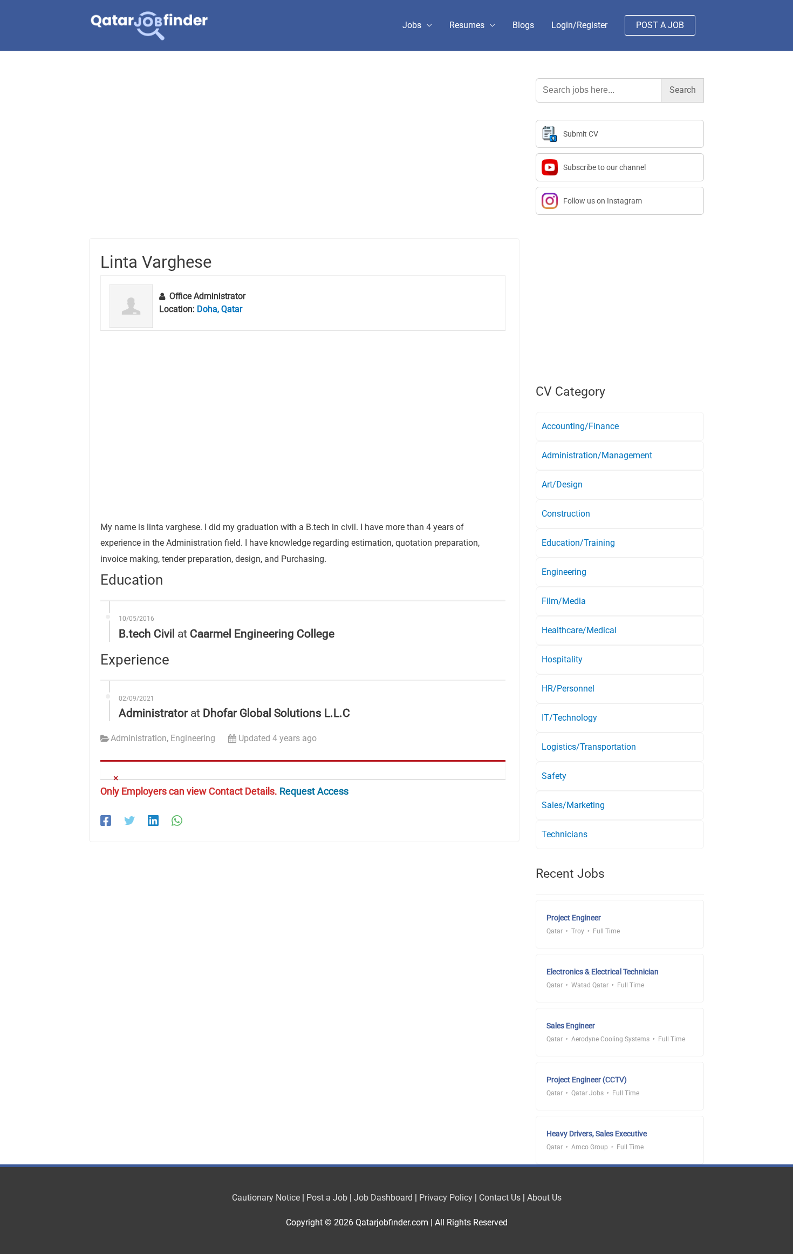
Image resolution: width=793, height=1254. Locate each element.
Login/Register (579, 25)
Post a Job (326, 1197)
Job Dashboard (383, 1197)
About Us (544, 1197)
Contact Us (500, 1197)
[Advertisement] (304, 158)
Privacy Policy (446, 1197)
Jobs (411, 25)
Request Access (313, 791)
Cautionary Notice (266, 1197)
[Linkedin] (153, 820)
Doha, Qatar (219, 309)
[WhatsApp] (177, 820)
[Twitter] (129, 820)
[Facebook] (105, 820)
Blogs (523, 25)
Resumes (466, 25)
